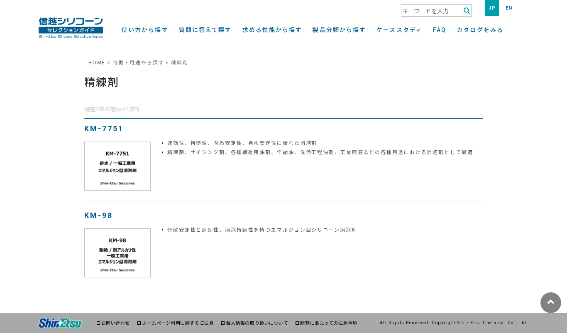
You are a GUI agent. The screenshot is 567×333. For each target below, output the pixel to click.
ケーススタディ (399, 30)
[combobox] (436, 10)
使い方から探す (145, 30)
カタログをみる (480, 30)
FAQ (439, 30)
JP (492, 8)
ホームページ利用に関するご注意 (178, 323)
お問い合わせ (115, 323)
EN (509, 8)
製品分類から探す (339, 30)
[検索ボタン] (467, 11)
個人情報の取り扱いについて (257, 323)
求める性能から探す (272, 30)
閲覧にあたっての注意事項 (328, 323)
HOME (96, 63)
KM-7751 (104, 128)
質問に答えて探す (205, 30)
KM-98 (98, 215)
